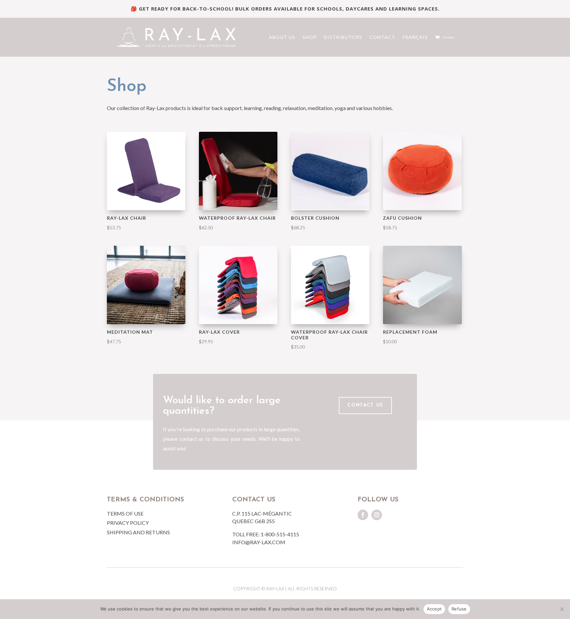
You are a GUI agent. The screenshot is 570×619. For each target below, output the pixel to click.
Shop (309, 37)
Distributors (343, 37)
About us (282, 37)
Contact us (365, 405)
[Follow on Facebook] (363, 515)
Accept (434, 608)
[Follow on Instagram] (376, 515)
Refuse (459, 608)
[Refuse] (561, 609)
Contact (382, 37)
